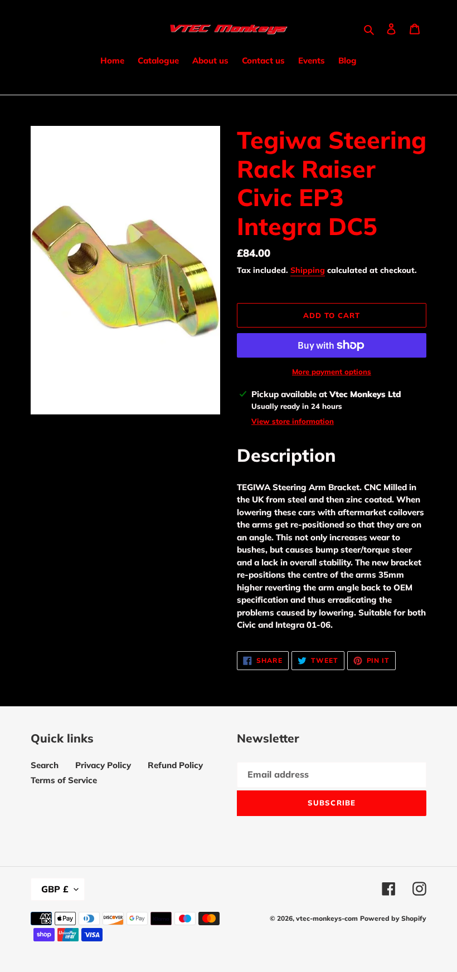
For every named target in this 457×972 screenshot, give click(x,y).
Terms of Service (64, 780)
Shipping (307, 270)
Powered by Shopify (393, 918)
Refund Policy (175, 765)
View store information (292, 421)
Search (45, 765)
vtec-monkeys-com (327, 918)
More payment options (331, 371)
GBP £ (55, 889)
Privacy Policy (103, 765)
